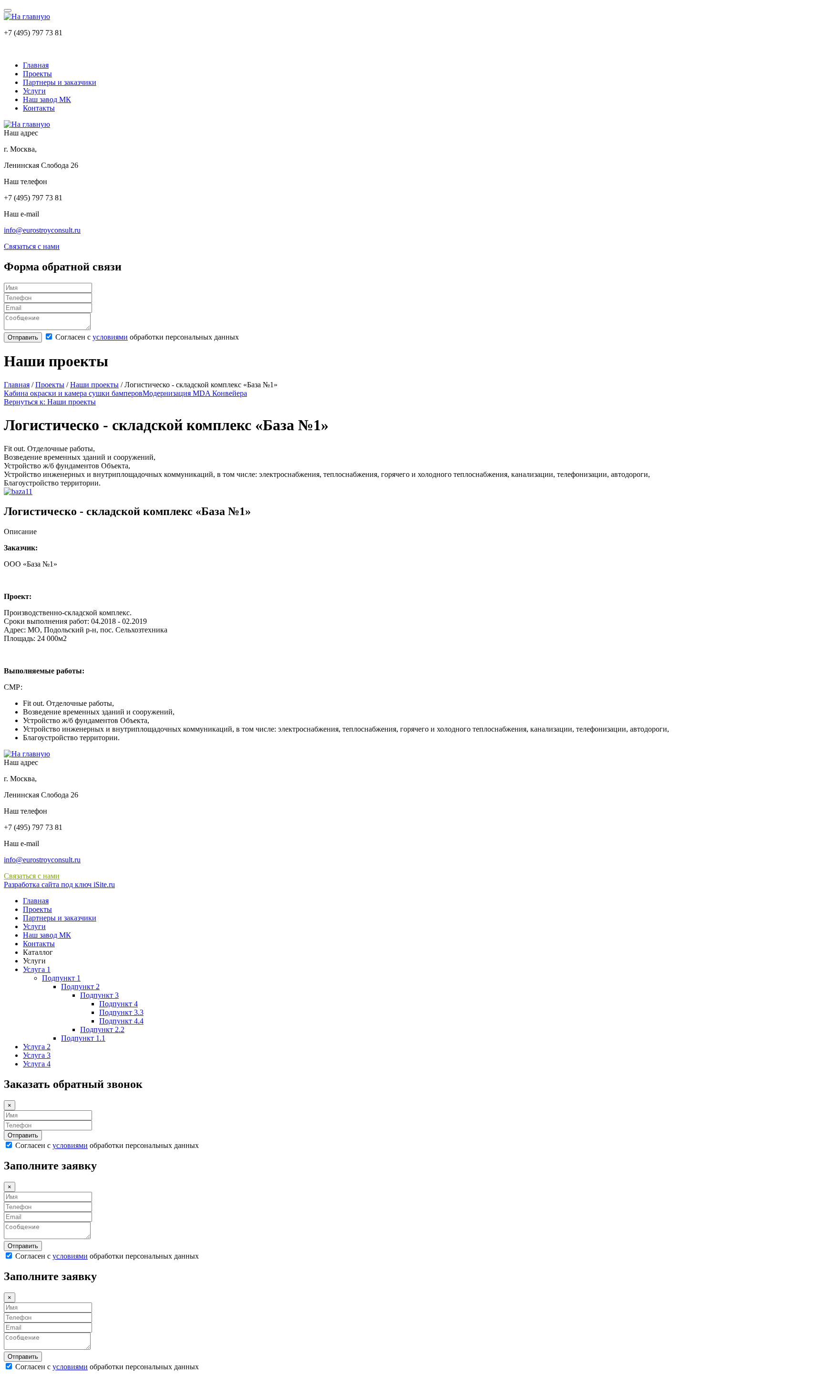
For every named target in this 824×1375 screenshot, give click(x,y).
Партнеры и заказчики (59, 82)
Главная (36, 65)
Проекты (37, 74)
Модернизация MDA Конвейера (195, 393)
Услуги (34, 91)
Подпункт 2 (80, 986)
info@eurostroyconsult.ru (42, 230)
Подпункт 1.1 (83, 1038)
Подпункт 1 (61, 978)
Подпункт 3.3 (121, 1012)
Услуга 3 (37, 1055)
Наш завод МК (47, 99)
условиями (110, 337)
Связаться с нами (32, 246)
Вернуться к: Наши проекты (50, 402)
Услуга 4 (37, 1064)
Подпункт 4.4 (121, 1021)
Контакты (39, 108)
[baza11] (18, 491)
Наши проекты (94, 385)
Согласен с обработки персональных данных (146, 337)
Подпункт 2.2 (102, 1029)
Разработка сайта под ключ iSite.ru (59, 884)
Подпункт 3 (99, 995)
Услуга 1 (37, 969)
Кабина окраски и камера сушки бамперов (73, 393)
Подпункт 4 (118, 1004)
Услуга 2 (37, 1047)
